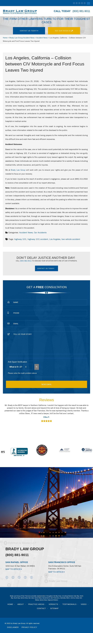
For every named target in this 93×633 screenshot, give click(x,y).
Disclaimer (13, 627)
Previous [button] (6, 415)
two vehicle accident (71, 239)
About (20, 604)
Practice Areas (36, 604)
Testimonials (69, 604)
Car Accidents (40, 232)
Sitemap (54, 608)
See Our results (63, 31)
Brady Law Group (18, 170)
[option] (46, 413)
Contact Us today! (29, 31)
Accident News (26, 232)
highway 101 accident (38, 239)
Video (84, 604)
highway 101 (20, 239)
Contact (41, 608)
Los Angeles (54, 239)
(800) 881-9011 (81, 11)
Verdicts (53, 604)
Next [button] (87, 415)
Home (10, 604)
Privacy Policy (29, 627)
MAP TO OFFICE (13, 569)
